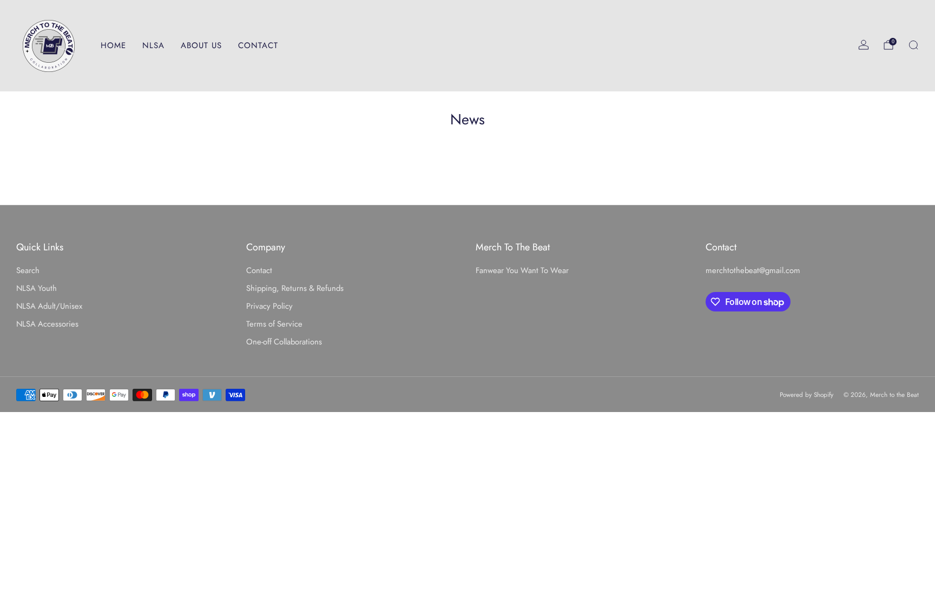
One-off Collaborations (284, 342)
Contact (259, 270)
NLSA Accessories (47, 324)
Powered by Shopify (806, 394)
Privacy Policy (269, 306)
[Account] (863, 44)
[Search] (913, 44)
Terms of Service (274, 324)
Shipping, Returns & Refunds (295, 288)
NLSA (153, 45)
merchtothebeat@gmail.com (753, 270)
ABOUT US (201, 45)
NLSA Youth (36, 288)
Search (27, 270)
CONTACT (258, 45)
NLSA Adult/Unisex (49, 306)
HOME (113, 45)
